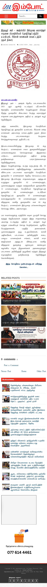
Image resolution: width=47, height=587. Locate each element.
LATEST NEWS (23, 45)
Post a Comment (11, 365)
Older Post (41, 371)
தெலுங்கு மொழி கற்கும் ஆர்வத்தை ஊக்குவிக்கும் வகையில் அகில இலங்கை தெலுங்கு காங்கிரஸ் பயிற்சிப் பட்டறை (28, 410)
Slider (30, 45)
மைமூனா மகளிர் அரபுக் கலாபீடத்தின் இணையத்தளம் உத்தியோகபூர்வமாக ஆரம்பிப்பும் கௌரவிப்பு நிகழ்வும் (26, 487)
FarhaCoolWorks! (27, 570)
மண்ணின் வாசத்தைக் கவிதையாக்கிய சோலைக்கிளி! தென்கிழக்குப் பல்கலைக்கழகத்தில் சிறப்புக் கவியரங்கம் (27, 454)
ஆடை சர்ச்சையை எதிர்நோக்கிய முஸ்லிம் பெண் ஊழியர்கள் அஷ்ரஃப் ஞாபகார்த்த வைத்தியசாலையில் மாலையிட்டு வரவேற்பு (28, 476)
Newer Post (6, 371)
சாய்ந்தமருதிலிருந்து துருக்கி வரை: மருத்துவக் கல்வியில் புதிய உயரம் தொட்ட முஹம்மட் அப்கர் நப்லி (25, 399)
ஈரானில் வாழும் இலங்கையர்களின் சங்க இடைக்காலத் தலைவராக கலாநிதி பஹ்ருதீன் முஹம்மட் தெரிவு (27, 421)
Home (23, 371)
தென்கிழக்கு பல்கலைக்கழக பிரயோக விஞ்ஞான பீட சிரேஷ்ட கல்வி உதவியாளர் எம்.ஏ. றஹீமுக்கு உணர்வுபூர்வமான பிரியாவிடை (26, 389)
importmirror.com (9, 572)
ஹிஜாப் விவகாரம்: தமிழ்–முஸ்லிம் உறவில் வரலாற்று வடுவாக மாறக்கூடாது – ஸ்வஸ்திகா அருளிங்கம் (27, 443)
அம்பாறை (36, 45)
